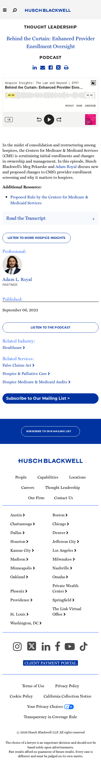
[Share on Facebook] (50, 68)
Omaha (59, 576)
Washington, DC (24, 623)
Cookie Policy (21, 696)
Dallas (16, 532)
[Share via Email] (42, 68)
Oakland (18, 576)
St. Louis (18, 614)
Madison (18, 559)
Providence (20, 600)
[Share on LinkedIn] (34, 68)
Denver (59, 532)
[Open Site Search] (14, 9)
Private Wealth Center (65, 588)
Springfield (62, 600)
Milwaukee (62, 559)
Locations (77, 477)
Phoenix (17, 591)
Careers (27, 487)
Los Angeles (63, 550)
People (21, 477)
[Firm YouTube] (72, 649)
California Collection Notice (67, 696)
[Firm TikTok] (83, 649)
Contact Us (63, 497)
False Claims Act (17, 365)
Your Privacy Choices (45, 706)
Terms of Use (33, 685)
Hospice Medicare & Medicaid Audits (35, 382)
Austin (16, 515)
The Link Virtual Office (66, 611)
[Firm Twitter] (34, 649)
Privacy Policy (67, 685)
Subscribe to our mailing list (48, 431)
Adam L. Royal (17, 279)
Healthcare (12, 347)
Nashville (61, 568)
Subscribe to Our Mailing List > (38, 398)
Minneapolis (21, 568)
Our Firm (36, 497)
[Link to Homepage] (47, 11)
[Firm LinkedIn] (48, 649)
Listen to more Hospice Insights (36, 238)
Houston (18, 541)
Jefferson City (64, 541)
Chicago (59, 523)
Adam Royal (66, 166)
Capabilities (48, 477)
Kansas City (21, 550)
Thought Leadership (50, 27)
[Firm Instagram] (19, 649)
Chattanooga (21, 523)
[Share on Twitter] (58, 68)
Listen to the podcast (50, 327)
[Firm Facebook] (60, 649)
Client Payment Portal (50, 663)
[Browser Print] (66, 68)
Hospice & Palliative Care (25, 373)
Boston (58, 515)
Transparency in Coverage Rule (50, 716)
